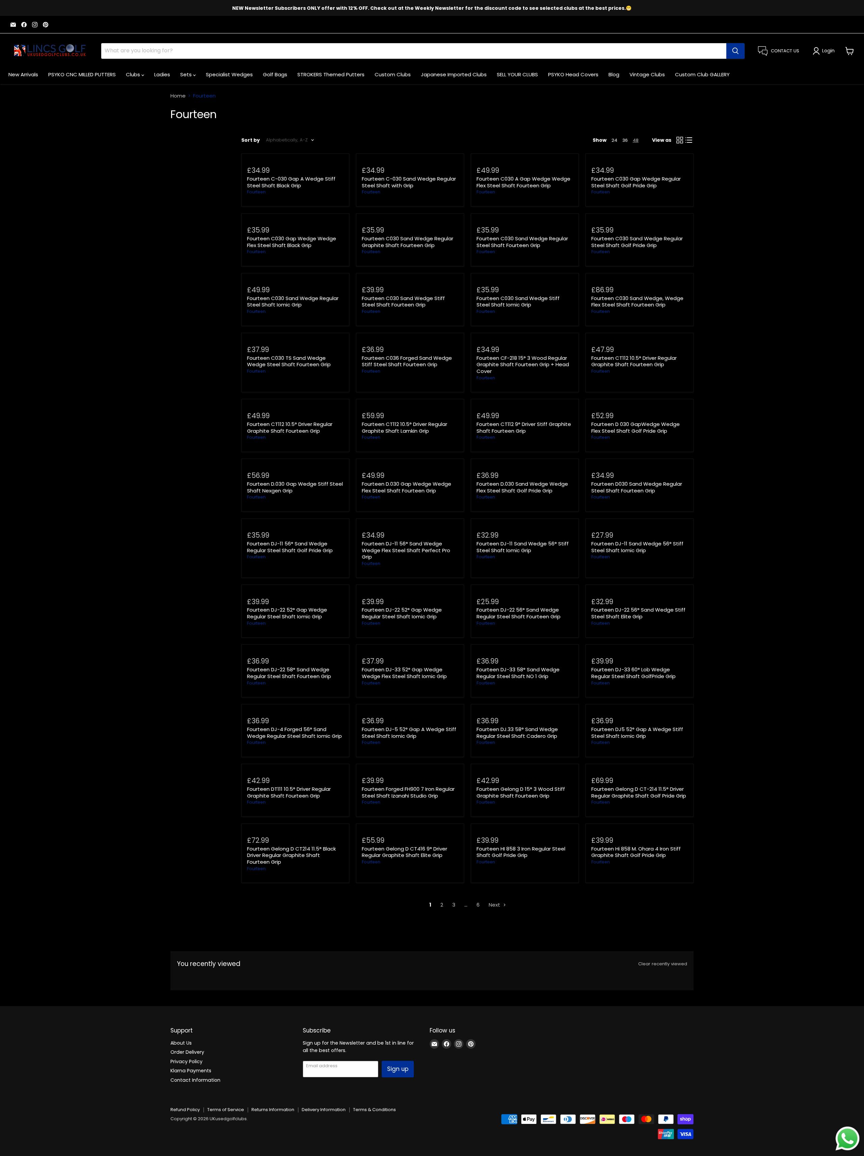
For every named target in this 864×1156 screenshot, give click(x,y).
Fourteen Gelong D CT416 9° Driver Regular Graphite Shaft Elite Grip (404, 852)
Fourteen (256, 192)
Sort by (250, 140)
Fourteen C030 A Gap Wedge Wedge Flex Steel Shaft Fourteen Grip (523, 182)
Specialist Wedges (229, 74)
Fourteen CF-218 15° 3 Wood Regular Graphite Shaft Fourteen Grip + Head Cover (523, 364)
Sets (186, 74)
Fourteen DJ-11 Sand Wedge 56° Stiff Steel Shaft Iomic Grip (523, 547)
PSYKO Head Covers (573, 74)
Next (495, 904)
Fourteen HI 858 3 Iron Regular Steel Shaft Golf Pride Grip (521, 852)
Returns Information (272, 1109)
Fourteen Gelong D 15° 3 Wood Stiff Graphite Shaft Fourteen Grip (521, 792)
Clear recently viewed (662, 963)
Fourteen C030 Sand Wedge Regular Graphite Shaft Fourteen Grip (407, 242)
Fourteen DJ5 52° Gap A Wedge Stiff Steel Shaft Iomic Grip (637, 733)
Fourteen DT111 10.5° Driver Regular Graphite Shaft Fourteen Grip (289, 792)
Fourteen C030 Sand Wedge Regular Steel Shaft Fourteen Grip (522, 242)
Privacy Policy (186, 1061)
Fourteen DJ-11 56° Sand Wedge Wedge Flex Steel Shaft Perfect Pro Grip (406, 550)
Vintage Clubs (647, 74)
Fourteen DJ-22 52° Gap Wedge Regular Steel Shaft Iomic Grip (287, 613)
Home (178, 96)
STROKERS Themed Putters (330, 74)
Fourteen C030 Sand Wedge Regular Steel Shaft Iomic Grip (293, 301)
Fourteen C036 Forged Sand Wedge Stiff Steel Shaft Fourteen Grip (407, 361)
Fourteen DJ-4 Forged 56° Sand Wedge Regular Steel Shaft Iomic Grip (294, 733)
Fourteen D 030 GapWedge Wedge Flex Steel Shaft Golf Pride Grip (635, 427)
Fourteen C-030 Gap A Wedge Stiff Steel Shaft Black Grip (291, 182)
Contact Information (195, 1080)
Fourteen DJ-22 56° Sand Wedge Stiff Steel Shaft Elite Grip (638, 613)
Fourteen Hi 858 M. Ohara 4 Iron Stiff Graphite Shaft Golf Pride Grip (636, 852)
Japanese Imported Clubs (454, 74)
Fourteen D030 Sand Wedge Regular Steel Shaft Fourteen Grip (636, 487)
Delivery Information (324, 1109)
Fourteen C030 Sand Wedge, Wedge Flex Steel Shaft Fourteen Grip (637, 301)
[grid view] (679, 140)
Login (828, 50)
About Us (181, 1043)
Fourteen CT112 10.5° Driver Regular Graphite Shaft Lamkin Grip (404, 427)
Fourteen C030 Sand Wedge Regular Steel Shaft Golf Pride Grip (637, 242)
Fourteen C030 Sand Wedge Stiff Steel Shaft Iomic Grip (518, 301)
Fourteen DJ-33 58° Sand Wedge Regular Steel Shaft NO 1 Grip (518, 673)
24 (614, 140)
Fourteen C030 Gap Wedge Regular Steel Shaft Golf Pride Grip (636, 182)
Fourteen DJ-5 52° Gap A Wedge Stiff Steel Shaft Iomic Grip (409, 733)
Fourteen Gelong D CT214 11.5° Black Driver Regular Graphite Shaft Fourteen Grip (291, 855)
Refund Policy (185, 1109)
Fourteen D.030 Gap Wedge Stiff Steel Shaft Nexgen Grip (295, 487)
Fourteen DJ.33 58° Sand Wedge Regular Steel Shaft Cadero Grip (517, 733)
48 (636, 140)
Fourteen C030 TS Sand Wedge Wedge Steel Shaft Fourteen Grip (289, 361)
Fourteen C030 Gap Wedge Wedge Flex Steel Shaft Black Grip (291, 242)
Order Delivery (187, 1052)
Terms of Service (225, 1109)
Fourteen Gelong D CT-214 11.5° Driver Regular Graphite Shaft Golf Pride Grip (638, 792)
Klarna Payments (190, 1070)
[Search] (735, 51)
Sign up (397, 1069)
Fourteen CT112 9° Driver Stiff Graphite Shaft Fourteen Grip (524, 427)
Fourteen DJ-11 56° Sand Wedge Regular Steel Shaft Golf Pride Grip (290, 547)
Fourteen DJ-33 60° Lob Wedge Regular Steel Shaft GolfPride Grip (633, 673)
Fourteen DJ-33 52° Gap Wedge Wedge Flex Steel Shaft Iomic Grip (404, 673)
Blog (614, 74)
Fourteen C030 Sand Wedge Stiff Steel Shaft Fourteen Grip (403, 301)
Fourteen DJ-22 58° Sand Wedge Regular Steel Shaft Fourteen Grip (289, 673)
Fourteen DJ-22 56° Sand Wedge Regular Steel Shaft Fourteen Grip (519, 613)
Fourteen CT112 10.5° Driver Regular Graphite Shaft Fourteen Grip (634, 361)
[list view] (689, 140)
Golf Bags (275, 74)
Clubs (133, 74)
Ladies (162, 74)
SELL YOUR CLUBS (517, 74)
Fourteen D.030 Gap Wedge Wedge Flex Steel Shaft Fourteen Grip (406, 487)
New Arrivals (23, 74)
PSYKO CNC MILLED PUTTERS (82, 74)
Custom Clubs (393, 74)
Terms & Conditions (374, 1109)
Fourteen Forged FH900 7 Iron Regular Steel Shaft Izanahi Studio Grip (408, 792)
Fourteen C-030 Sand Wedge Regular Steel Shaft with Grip (409, 182)
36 (625, 140)
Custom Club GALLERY (702, 74)
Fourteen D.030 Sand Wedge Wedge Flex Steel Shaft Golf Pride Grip (522, 487)
